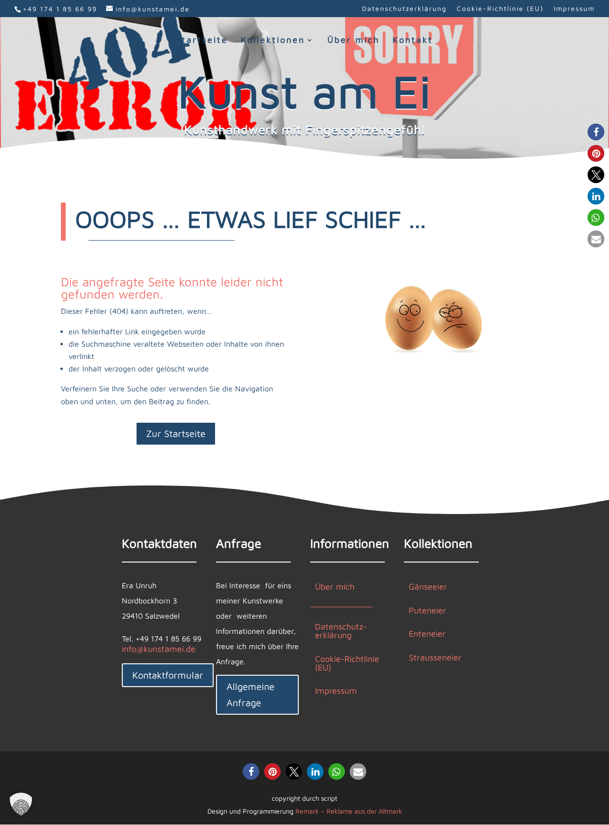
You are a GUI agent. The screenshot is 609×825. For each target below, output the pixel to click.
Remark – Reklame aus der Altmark (348, 811)
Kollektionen (273, 41)
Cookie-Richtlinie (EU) (500, 8)
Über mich (353, 41)
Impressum (574, 8)
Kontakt (413, 41)
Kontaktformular (167, 675)
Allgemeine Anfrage (250, 694)
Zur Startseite (176, 433)
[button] (596, 132)
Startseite (202, 41)
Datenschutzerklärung (404, 8)
